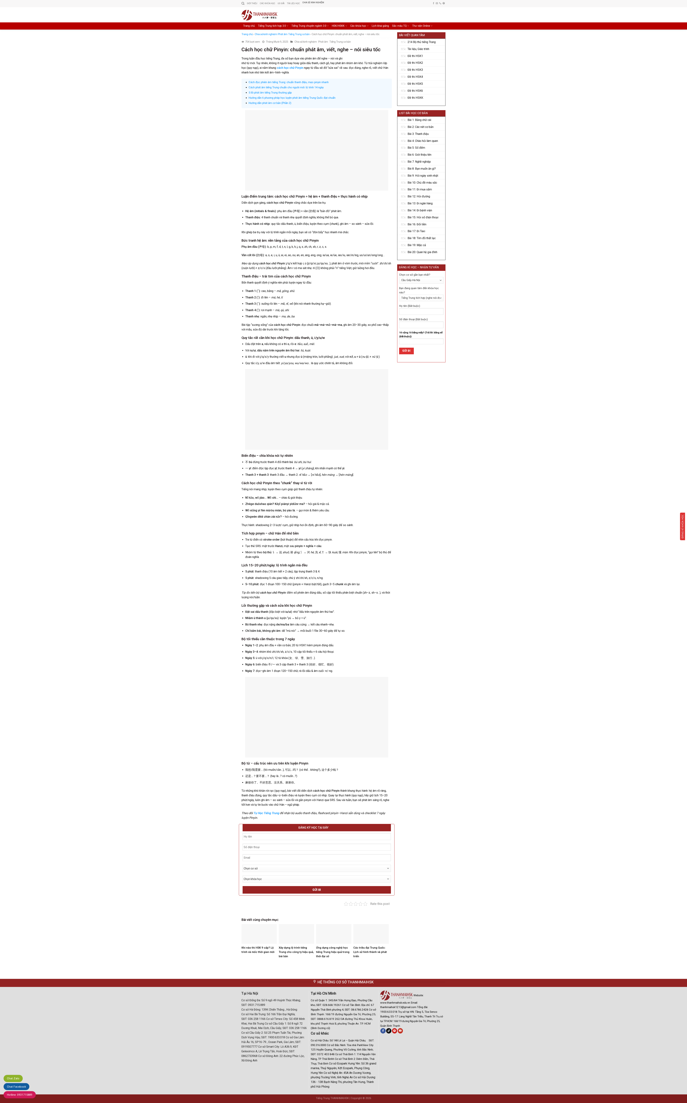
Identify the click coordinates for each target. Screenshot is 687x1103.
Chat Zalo (13, 1078)
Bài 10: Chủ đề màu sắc (422, 182)
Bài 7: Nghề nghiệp (419, 161)
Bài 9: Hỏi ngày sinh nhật (423, 175)
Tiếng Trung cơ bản (299, 34)
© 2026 (367, 1098)
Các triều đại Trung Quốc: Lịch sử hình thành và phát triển (370, 952)
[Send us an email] (437, 3)
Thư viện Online (421, 25)
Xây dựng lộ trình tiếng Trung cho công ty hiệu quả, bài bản (296, 952)
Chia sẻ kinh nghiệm (313, 2)
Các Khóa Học (267, 3)
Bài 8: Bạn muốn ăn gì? (422, 168)
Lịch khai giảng (380, 25)
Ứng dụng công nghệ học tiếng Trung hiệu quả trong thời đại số (332, 952)
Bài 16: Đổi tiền (417, 224)
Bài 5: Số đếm (416, 147)
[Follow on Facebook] (433, 3)
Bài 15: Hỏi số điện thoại (423, 217)
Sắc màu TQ (399, 25)
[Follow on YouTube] (400, 1031)
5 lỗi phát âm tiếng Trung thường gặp (270, 92)
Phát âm (283, 34)
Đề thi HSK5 (415, 83)
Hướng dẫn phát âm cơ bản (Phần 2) (270, 103)
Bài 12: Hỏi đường (419, 196)
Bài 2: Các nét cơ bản (420, 127)
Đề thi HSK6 (415, 90)
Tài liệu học (293, 3)
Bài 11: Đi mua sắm (420, 189)
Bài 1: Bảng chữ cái (419, 120)
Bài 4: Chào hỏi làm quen (423, 141)
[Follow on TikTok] (388, 1031)
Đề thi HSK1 (415, 56)
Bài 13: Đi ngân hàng (420, 203)
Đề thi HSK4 (415, 76)
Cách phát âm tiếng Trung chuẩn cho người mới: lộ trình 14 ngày (286, 87)
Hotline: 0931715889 (19, 1094)
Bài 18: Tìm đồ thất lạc (422, 238)
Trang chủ (249, 25)
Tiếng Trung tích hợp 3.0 (272, 25)
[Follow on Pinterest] (444, 3)
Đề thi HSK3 (415, 69)
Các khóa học (358, 25)
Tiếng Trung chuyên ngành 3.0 (308, 25)
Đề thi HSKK (415, 97)
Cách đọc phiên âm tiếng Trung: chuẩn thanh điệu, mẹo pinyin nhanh (289, 82)
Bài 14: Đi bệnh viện (420, 210)
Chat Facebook (16, 1086)
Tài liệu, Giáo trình (418, 49)
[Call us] (440, 3)
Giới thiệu (252, 3)
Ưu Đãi (281, 3)
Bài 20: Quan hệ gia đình (422, 252)
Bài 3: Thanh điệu (418, 134)
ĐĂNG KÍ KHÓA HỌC (682, 526)
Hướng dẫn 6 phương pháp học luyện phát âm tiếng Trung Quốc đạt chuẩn (292, 97)
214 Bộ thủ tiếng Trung (422, 42)
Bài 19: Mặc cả (417, 245)
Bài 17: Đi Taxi (416, 231)
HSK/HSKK (338, 25)
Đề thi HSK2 (415, 62)
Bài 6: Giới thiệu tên (419, 154)
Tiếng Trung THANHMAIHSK (332, 1098)
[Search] (243, 3)
